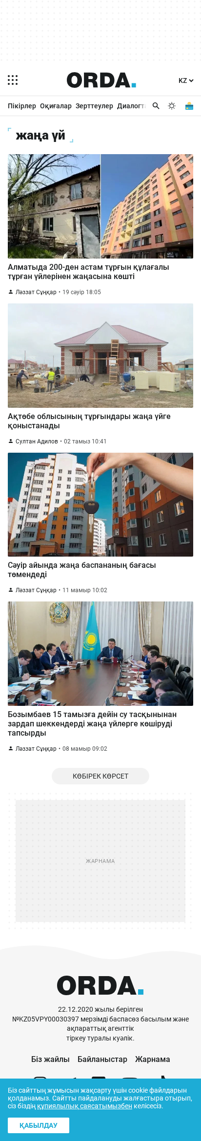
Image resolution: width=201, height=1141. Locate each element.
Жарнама (152, 1059)
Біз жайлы (50, 1059)
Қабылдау (39, 1125)
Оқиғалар (56, 106)
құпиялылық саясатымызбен (84, 1106)
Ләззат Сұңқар (36, 292)
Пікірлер (22, 106)
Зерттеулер (94, 106)
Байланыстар (102, 1059)
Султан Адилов (37, 441)
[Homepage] (101, 80)
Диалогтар (134, 106)
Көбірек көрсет (100, 776)
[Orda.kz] (100, 1000)
